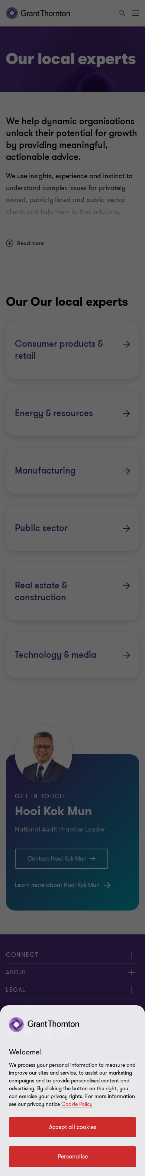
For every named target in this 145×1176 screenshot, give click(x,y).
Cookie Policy (77, 1104)
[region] (72, 1090)
